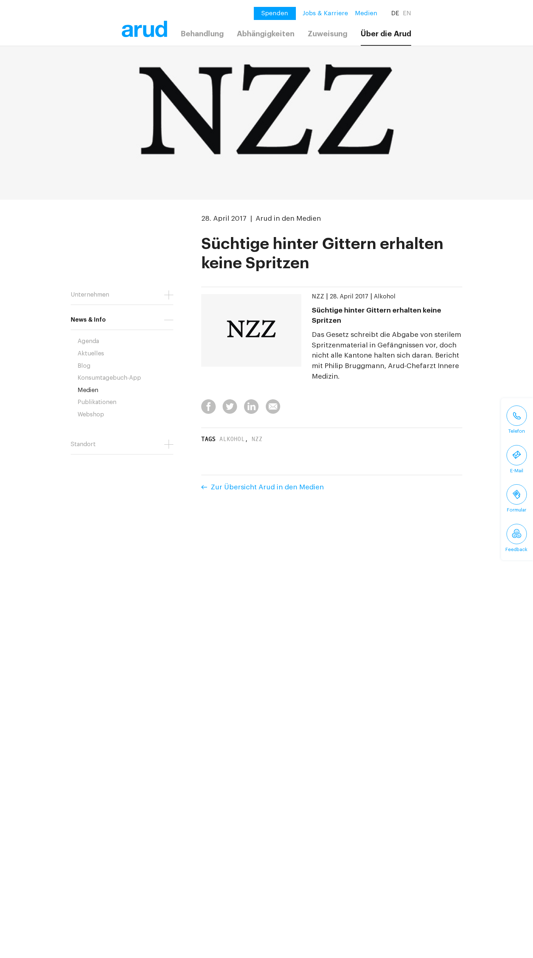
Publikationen (97, 402)
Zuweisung (327, 34)
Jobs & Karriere (325, 13)
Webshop (91, 414)
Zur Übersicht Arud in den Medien (267, 487)
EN (407, 13)
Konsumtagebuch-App (109, 378)
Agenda (88, 341)
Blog (84, 366)
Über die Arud (386, 34)
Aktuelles (91, 353)
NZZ (318, 296)
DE (395, 13)
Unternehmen (90, 295)
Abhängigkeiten (265, 34)
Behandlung (202, 34)
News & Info (88, 320)
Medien (366, 13)
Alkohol (385, 296)
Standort (83, 444)
